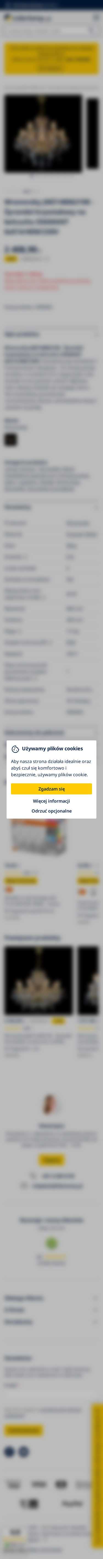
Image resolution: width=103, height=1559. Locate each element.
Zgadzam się (51, 789)
